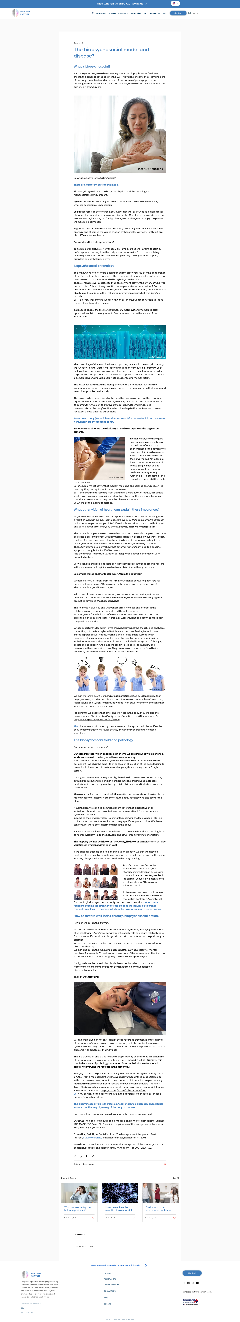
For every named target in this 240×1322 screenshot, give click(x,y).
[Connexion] (188, 13)
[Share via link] (93, 1156)
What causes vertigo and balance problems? (78, 1209)
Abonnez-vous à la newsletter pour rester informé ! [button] (115, 1265)
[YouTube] (197, 1282)
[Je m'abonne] (146, 4)
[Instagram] (188, 1282)
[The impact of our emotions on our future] (160, 1193)
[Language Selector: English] (175, 3)
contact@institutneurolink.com (197, 1292)
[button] (101, 13)
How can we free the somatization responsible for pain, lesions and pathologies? (119, 1209)
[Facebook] (184, 1282)
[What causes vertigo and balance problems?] (79, 1193)
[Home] (93, 13)
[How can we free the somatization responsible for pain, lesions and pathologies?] (120, 1193)
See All (176, 1178)
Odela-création (127, 1319)
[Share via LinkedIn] (87, 1156)
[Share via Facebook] (75, 1156)
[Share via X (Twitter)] (81, 1156)
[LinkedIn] (192, 1282)
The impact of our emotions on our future (158, 1209)
